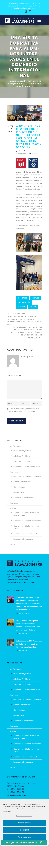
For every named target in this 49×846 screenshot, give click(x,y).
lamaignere (21, 154)
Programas (14, 472)
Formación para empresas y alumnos (27, 476)
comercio (22, 298)
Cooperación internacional (23, 498)
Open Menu (39, 20)
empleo (36, 298)
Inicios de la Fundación (22, 461)
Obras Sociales (19, 487)
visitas (33, 307)
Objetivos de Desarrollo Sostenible (26, 467)
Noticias (13, 544)
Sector (21, 307)
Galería (13, 508)
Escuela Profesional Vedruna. (28, 189)
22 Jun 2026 (24, 613)
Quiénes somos (16, 446)
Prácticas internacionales (22, 482)
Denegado (24, 830)
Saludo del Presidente (21, 456)
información (24, 302)
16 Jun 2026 (24, 651)
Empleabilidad (18, 492)
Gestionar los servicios (24, 816)
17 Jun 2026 (24, 634)
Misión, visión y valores (22, 451)
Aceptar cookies (24, 823)
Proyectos (14, 503)
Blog (34, 154)
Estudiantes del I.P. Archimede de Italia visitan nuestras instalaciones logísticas (29, 644)
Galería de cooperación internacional (27, 521)
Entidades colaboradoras (23, 539)
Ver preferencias (24, 837)
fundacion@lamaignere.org (24, 8)
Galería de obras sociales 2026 (25, 534)
